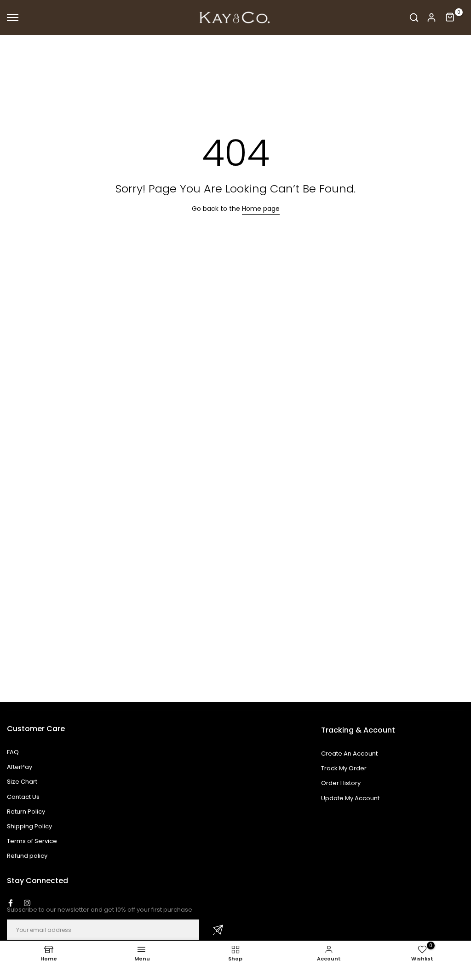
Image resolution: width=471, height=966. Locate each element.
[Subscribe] (218, 929)
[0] (450, 17)
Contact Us (23, 796)
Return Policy (26, 811)
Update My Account (350, 798)
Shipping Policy (29, 826)
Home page (261, 208)
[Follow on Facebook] (10, 903)
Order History (341, 783)
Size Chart (22, 781)
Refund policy (27, 855)
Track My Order (344, 768)
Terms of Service (32, 841)
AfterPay (19, 766)
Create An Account (349, 753)
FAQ (13, 752)
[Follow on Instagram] (27, 903)
